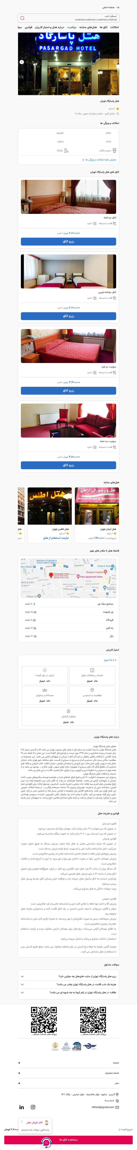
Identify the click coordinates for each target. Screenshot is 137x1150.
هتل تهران (107, 791)
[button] (22, 62)
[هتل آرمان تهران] (97, 515)
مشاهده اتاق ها (68, 1140)
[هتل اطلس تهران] (49, 515)
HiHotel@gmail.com (103, 1107)
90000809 (109, 1101)
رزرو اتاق (68, 241)
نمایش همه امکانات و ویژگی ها (100, 160)
